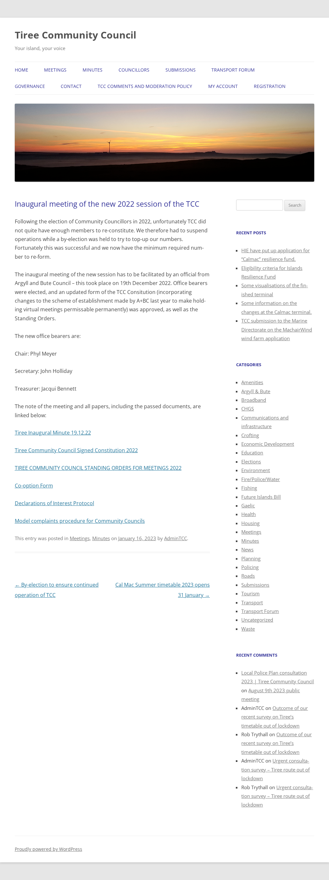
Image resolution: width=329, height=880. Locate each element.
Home (21, 70)
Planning (251, 558)
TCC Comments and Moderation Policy (145, 86)
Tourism (250, 593)
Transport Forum (233, 70)
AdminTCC (175, 538)
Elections (251, 461)
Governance (30, 86)
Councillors (134, 70)
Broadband (253, 400)
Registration (270, 86)
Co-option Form (34, 485)
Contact (71, 86)
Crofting (250, 435)
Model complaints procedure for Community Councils (80, 520)
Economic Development (267, 444)
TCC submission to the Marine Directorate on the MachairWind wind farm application (276, 329)
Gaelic (248, 505)
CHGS (247, 408)
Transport (252, 602)
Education (252, 452)
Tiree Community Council (75, 34)
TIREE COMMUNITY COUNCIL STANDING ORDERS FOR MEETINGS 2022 (98, 467)
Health (248, 514)
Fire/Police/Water (260, 479)
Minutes (92, 70)
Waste (248, 628)
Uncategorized (257, 620)
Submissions (180, 70)
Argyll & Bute (255, 391)
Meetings (55, 70)
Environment (255, 470)
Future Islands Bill (261, 497)
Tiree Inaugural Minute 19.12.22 (53, 432)
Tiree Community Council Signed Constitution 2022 (76, 450)
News (247, 549)
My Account (223, 86)
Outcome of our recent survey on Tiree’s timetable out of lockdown (274, 717)
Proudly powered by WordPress (48, 849)
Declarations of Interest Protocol (54, 503)
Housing (250, 523)
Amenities (252, 382)
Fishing (249, 488)
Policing (250, 567)
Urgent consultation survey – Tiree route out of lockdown (275, 769)
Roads (248, 576)
